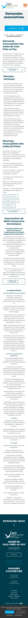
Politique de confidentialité (14, 596)
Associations (20, 35)
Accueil (6, 35)
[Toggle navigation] (25, 5)
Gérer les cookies (14, 598)
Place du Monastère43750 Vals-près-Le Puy (14, 548)
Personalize (10, 615)
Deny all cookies (21, 612)
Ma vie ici (12, 35)
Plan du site (14, 592)
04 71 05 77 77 (13, 28)
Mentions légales (14, 594)
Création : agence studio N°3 (12, 603)
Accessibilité (14, 590)
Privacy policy (18, 615)
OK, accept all (9, 612)
